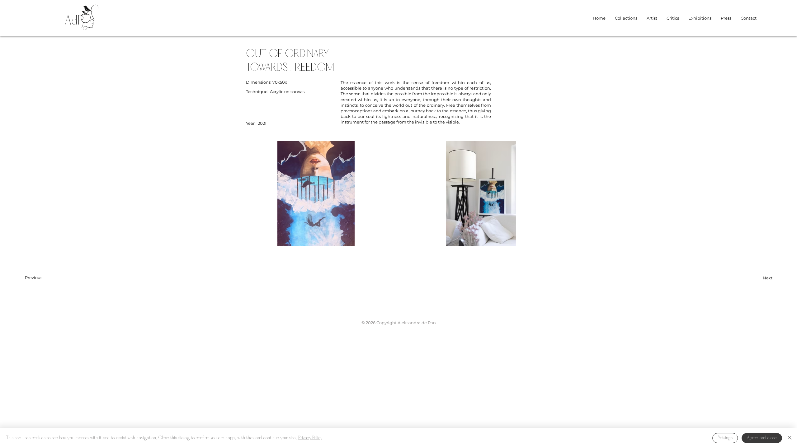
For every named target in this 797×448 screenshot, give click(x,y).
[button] (626, 18)
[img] (82, 33)
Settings (725, 438)
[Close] (789, 438)
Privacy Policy (310, 438)
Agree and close (762, 438)
